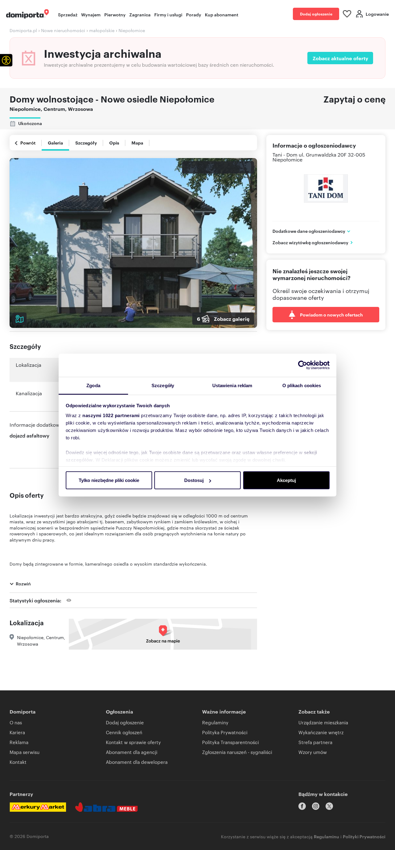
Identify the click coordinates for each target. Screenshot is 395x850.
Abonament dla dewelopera (137, 762)
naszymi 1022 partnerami (111, 415)
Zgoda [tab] (93, 385)
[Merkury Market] (38, 807)
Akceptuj (286, 480)
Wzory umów (312, 752)
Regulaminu (326, 836)
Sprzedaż (67, 14)
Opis (114, 142)
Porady (193, 14)
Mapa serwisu (25, 752)
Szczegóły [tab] (163, 385)
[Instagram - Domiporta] (315, 806)
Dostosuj (194, 480)
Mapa (137, 142)
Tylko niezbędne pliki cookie (109, 480)
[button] (6, 60)
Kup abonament (221, 14)
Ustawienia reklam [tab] (232, 385)
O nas (16, 722)
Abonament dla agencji (131, 752)
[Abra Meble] (106, 807)
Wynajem (91, 14)
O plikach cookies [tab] (301, 385)
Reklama (19, 742)
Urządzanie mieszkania (323, 722)
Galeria (55, 142)
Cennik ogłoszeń (124, 732)
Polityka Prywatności (224, 732)
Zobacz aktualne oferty (340, 58)
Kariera (17, 732)
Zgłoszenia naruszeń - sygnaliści (237, 752)
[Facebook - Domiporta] (302, 806)
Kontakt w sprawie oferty (133, 742)
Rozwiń (23, 583)
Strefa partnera (315, 742)
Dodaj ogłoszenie (316, 13)
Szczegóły (86, 142)
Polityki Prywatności (364, 836)
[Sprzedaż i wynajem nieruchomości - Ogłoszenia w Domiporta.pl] (27, 14)
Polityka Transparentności (230, 742)
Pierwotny (115, 14)
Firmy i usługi (168, 14)
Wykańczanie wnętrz (320, 732)
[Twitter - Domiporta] (329, 806)
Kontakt (18, 762)
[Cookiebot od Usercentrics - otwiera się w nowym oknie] (303, 365)
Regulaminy (215, 722)
